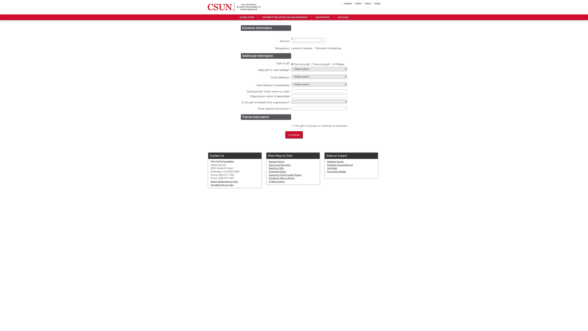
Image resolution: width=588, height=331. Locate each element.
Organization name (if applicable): (270, 96)
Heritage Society (335, 161)
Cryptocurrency (277, 181)
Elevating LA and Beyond (340, 165)
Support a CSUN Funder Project (285, 175)
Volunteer (332, 168)
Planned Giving (276, 161)
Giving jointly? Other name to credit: (268, 91)
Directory (358, 3)
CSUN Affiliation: (280, 77)
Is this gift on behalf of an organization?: (266, 102)
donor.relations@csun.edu (224, 181)
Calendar (368, 3)
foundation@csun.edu (222, 185)
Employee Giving (277, 171)
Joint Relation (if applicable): (273, 85)
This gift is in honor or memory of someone (320, 125)
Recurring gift (322, 64)
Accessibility (348, 3)
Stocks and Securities (280, 165)
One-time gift (302, 64)
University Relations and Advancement (285, 17)
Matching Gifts (276, 168)
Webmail (377, 3)
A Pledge (339, 64)
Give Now (342, 17)
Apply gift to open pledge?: (274, 69)
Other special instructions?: (274, 108)
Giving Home (247, 17)
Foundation (323, 17)
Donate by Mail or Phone (281, 178)
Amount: (285, 41)
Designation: (282, 48)
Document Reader (336, 171)
